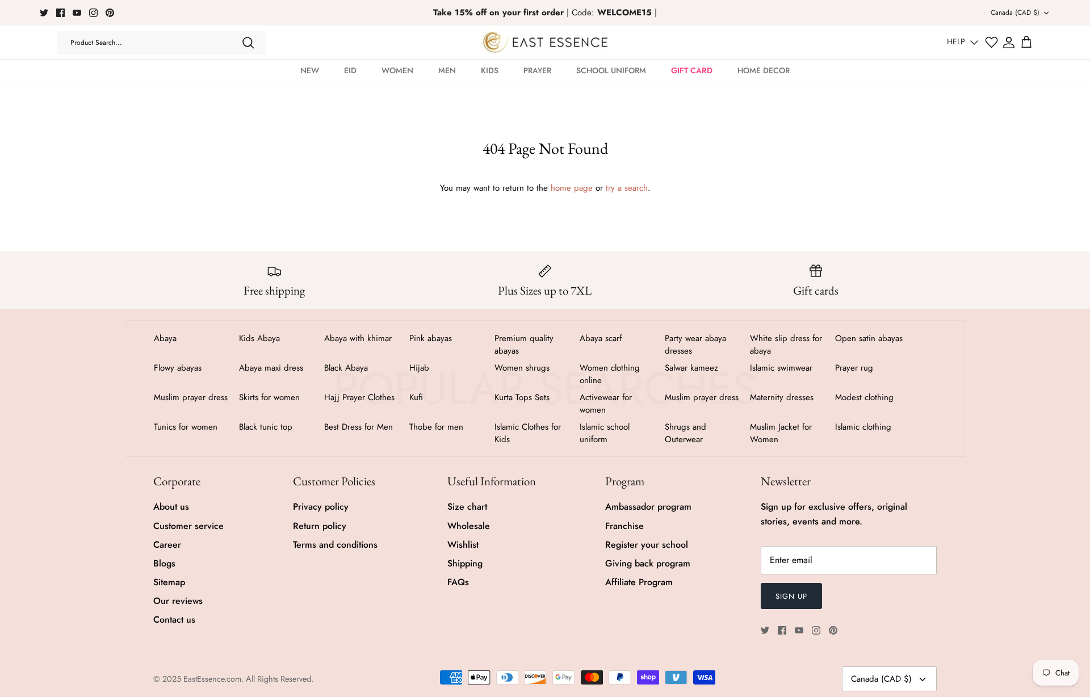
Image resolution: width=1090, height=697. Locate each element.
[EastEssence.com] (545, 42)
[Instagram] (93, 13)
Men (447, 70)
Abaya (165, 338)
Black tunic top (265, 427)
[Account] (1009, 42)
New (309, 70)
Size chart (467, 506)
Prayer (537, 70)
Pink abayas (430, 338)
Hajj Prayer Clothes (359, 397)
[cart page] (1026, 42)
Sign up (791, 596)
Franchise (624, 525)
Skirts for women (269, 397)
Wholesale (468, 525)
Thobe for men (436, 427)
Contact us (174, 619)
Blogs (164, 563)
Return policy (319, 525)
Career (167, 544)
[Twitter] (44, 13)
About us (171, 506)
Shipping (465, 563)
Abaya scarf (601, 338)
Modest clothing (864, 397)
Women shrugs (522, 368)
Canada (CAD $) (1015, 12)
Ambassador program (648, 506)
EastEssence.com (212, 679)
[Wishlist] (991, 42)
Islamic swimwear (781, 368)
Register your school (646, 544)
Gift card (691, 70)
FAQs (458, 582)
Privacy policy (321, 506)
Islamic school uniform (605, 433)
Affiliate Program (639, 582)
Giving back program (647, 563)
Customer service (188, 525)
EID (350, 70)
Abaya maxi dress (271, 368)
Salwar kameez (691, 368)
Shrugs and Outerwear (685, 433)
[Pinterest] (110, 13)
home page (572, 188)
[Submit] (248, 42)
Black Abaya (346, 368)
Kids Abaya (259, 338)
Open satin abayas (869, 338)
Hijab (419, 368)
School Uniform (611, 70)
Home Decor (763, 70)
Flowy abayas (178, 368)
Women (397, 70)
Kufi (416, 397)
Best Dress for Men (358, 427)
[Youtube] (77, 13)
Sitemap (169, 582)
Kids (489, 70)
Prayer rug (854, 368)
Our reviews (178, 600)
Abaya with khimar (358, 338)
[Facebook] (60, 13)
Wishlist (463, 544)
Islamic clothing (863, 427)
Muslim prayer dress (191, 397)
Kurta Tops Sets (522, 397)
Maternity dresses (782, 397)
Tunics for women (185, 427)
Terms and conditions (335, 544)
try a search (627, 188)
